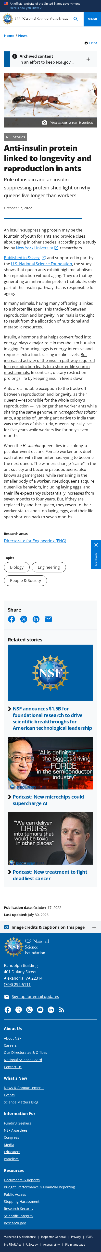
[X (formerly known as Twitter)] (19, 1010)
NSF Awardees (15, 1130)
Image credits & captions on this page (48, 927)
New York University (34, 248)
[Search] (76, 19)
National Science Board (23, 1059)
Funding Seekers (17, 1123)
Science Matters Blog (21, 1102)
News (22, 35)
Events (9, 1095)
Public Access (15, 1194)
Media (9, 1144)
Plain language (75, 1244)
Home (9, 35)
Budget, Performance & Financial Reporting (39, 1187)
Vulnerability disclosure (20, 1237)
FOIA (89, 1237)
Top (92, 889)
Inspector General (53, 1237)
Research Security (18, 1208)
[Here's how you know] (50, 6)
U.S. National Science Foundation (41, 264)
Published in (22, 257)
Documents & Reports (22, 1180)
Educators (12, 1151)
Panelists (11, 1159)
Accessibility (51, 1244)
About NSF (12, 1038)
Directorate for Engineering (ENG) (35, 541)
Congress (11, 1137)
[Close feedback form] (96, 545)
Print (93, 43)
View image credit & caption (71, 122)
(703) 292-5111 (17, 984)
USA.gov (32, 1244)
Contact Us (13, 1067)
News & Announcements (24, 1087)
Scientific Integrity (18, 1216)
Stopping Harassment (21, 1201)
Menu (92, 19)
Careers (10, 1045)
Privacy (76, 1237)
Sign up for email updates (35, 996)
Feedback (96, 559)
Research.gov (15, 1223)
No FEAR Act (12, 1244)
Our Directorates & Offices (25, 1052)
